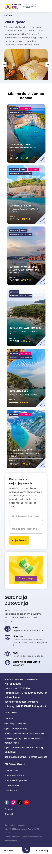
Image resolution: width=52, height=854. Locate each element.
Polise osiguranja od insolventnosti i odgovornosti (23, 740)
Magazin (8, 718)
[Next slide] (47, 64)
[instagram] (13, 802)
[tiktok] (19, 802)
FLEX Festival (11, 770)
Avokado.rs (21, 825)
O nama (8, 809)
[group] (26, 64)
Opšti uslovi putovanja (16, 728)
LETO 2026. (8, 850)
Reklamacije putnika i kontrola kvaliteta (25, 757)
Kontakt (8, 814)
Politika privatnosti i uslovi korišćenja (24, 733)
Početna (8, 15)
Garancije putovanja (15, 723)
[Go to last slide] (4, 64)
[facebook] (6, 802)
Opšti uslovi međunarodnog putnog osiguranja (23, 750)
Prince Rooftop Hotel (15, 780)
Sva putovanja (41, 850)
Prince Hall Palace (14, 775)
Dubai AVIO (10, 790)
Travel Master (12, 785)
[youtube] (26, 802)
